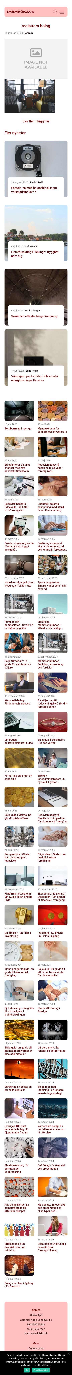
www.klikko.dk (39, 1333)
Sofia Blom (31, 246)
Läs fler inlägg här (36, 121)
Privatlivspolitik (40, 1370)
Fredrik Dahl (36, 182)
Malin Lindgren (33, 310)
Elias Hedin (32, 370)
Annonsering (36, 1348)
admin (29, 33)
